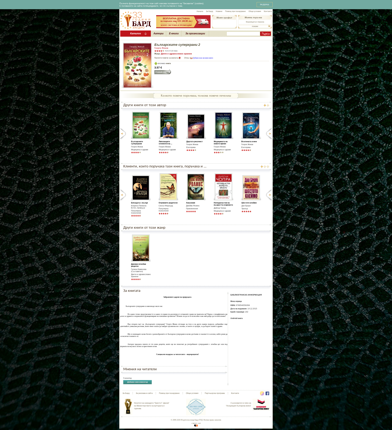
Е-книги (174, 33)
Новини (219, 11)
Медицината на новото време (221, 142)
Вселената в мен (249, 141)
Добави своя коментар (137, 382)
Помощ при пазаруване (235, 11)
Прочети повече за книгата (166, 58)
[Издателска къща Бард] (135, 20)
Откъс (186, 58)
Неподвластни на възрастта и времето (223, 204)
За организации (195, 33)
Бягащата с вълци (139, 203)
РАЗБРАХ (264, 4)
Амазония (190, 203)
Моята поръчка (253, 17)
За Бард (209, 11)
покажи (255, 26)
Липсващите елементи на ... (165, 142)
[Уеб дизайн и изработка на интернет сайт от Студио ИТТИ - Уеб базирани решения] (196, 424)
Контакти (268, 11)
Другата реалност (194, 141)
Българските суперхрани (137, 142)
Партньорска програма (215, 393)
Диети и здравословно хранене (176, 54)
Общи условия (255, 11)
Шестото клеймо (249, 203)
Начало (200, 11)
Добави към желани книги (203, 58)
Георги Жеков (161, 48)
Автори (158, 33)
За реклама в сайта (144, 393)
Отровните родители (168, 203)
